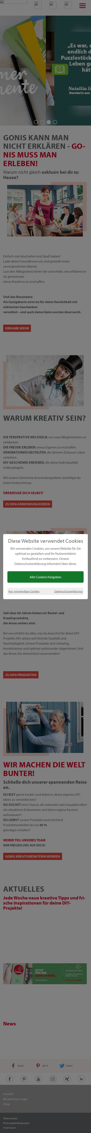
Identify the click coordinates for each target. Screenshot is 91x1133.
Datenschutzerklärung (68, 591)
